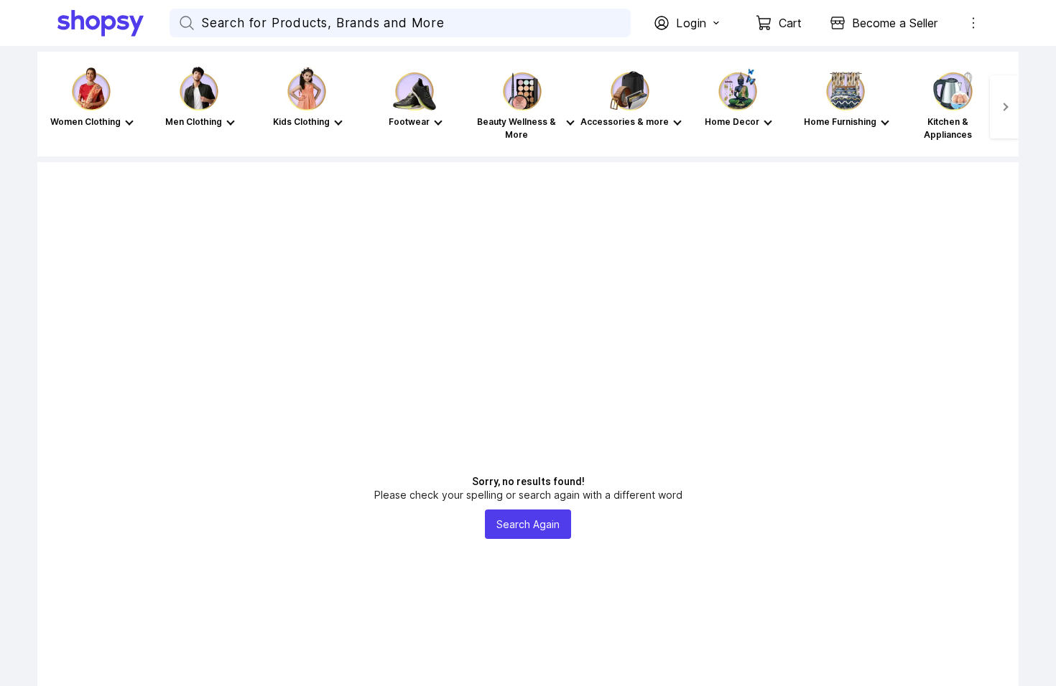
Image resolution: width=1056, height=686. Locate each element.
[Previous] (51, 106)
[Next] (1004, 106)
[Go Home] (113, 23)
